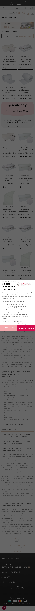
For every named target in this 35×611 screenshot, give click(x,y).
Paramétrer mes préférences (9, 328)
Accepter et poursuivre (26, 328)
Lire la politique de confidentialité (12, 321)
